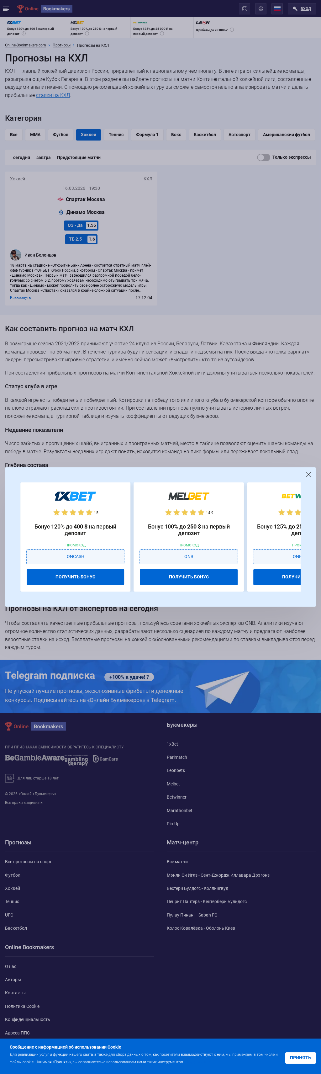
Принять (300, 1057)
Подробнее (197, 1062)
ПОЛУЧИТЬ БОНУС (75, 576)
